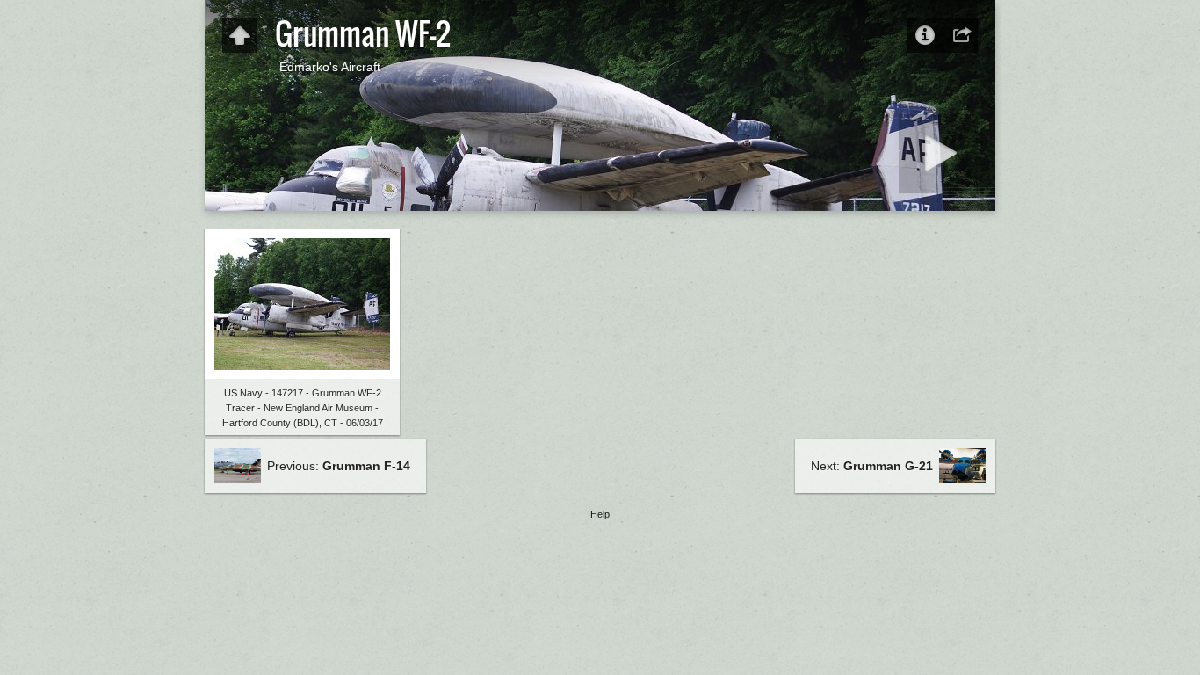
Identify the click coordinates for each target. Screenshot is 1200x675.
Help (600, 514)
